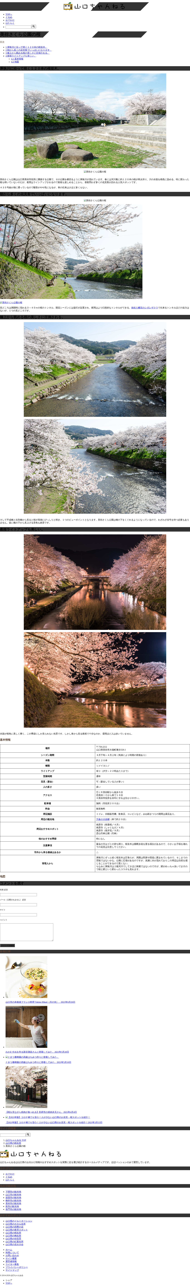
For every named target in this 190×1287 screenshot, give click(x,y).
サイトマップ (12, 1270)
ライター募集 (12, 1264)
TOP (16, 1140)
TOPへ (9, 14)
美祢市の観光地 (13, 1203)
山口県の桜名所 (13, 1233)
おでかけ (10, 20)
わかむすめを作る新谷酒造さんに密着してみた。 (37, 1052)
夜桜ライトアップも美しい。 (21, 56)
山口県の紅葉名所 (14, 1241)
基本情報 (17, 59)
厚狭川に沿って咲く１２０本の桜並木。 (26, 47)
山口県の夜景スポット (17, 1230)
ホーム (9, 1249)
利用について (12, 1252)
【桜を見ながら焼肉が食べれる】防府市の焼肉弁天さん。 (41, 1112)
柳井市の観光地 (13, 1200)
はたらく (10, 23)
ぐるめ (9, 17)
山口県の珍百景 (13, 1238)
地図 (15, 62)
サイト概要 (11, 1258)
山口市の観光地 (13, 1194)
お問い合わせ (12, 1255)
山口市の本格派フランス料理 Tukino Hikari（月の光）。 (40, 1002)
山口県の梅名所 (13, 1235)
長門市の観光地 (13, 1209)
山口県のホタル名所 (16, 1224)
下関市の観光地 (13, 1192)
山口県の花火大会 (14, 1244)
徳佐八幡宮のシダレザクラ (144, 307)
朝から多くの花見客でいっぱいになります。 (29, 50)
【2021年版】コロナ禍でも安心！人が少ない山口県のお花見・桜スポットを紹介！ (54, 1122)
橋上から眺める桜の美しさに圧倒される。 (28, 53)
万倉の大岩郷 (103, 819)
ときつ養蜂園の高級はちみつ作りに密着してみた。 (38, 1062)
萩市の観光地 (12, 1206)
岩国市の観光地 (13, 1197)
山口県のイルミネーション (19, 1221)
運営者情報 (11, 1261)
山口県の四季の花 (14, 1227)
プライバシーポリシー (17, 1267)
